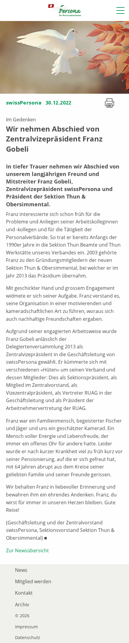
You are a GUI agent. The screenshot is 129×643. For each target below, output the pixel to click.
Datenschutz (27, 637)
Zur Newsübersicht (27, 550)
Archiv (22, 604)
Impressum (26, 627)
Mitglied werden (33, 581)
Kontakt (24, 593)
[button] (120, 10)
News (21, 570)
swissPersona (23, 102)
